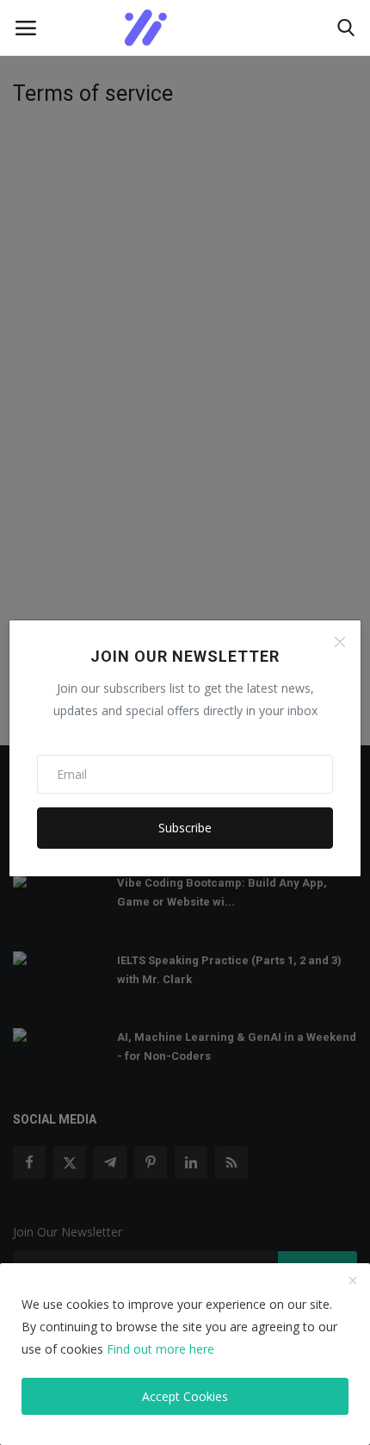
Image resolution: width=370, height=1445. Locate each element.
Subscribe (185, 827)
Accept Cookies (185, 1396)
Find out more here (160, 1349)
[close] (352, 1281)
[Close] (340, 642)
